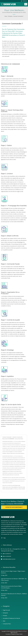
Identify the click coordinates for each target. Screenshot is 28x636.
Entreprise (10, 16)
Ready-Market (19, 634)
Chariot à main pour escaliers (7, 488)
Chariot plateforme (14, 487)
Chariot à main (17, 485)
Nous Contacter (22, 488)
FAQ (4, 621)
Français (24, 1)
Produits (5, 615)
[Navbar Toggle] (25, 4)
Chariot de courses (21, 487)
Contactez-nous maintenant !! (14, 507)
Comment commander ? (18, 16)
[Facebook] (1, 538)
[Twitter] (3, 538)
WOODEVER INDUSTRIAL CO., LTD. (17, 631)
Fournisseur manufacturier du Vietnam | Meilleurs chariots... (14, 594)
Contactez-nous (7, 623)
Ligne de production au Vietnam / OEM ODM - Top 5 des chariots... (14, 579)
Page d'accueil (6, 610)
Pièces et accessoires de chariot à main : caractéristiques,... (11, 587)
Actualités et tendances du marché (11, 618)
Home (6, 16)
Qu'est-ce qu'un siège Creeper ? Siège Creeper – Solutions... (13, 572)
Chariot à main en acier (6, 487)
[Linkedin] (4, 538)
